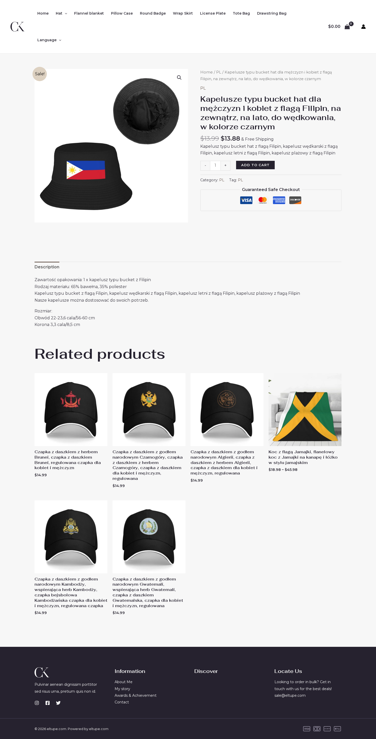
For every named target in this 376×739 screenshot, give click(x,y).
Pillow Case (122, 13)
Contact (122, 702)
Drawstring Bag (271, 13)
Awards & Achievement (136, 695)
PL (218, 72)
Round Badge (153, 13)
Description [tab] (47, 267)
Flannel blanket (89, 13)
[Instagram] (37, 703)
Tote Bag (241, 13)
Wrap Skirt (183, 13)
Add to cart (255, 165)
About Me (123, 682)
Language (47, 40)
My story (122, 689)
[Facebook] (47, 703)
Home (43, 13)
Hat (59, 13)
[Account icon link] (363, 26)
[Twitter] (58, 703)
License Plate (213, 13)
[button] (64, 13)
